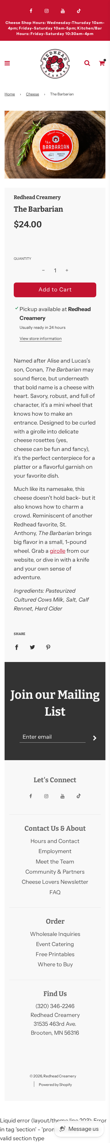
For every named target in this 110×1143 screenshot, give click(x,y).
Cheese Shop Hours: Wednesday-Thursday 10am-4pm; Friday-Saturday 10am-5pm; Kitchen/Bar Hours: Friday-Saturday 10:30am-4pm (55, 28)
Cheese (32, 94)
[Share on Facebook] (16, 647)
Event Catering (55, 944)
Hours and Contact (55, 841)
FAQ (55, 892)
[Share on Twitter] (32, 647)
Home (10, 94)
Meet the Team (55, 861)
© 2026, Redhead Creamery (53, 1076)
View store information (41, 338)
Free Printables (55, 954)
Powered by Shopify (55, 1084)
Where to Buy (55, 964)
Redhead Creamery (37, 197)
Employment (55, 851)
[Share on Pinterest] (48, 647)
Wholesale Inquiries (55, 934)
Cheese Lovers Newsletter (55, 882)
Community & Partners (55, 871)
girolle (57, 551)
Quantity (22, 258)
